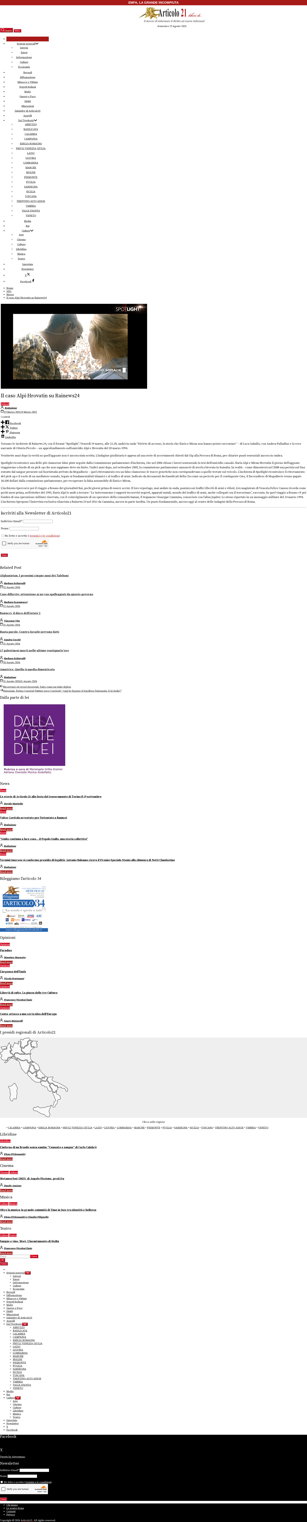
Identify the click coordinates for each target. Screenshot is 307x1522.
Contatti (11, 1511)
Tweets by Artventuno (12, 1456)
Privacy (10, 1514)
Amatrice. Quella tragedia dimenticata (27, 669)
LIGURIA (31, 158)
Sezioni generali (26, 43)
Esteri (24, 52)
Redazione (11, 408)
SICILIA (30, 191)
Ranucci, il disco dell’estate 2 (20, 613)
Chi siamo (12, 1505)
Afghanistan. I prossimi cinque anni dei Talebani (34, 575)
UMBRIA (31, 206)
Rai (27, 226)
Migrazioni (27, 106)
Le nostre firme (15, 1508)
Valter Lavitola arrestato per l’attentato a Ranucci (33, 817)
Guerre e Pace (28, 96)
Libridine (21, 249)
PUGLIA (30, 182)
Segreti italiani (27, 87)
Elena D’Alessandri (14, 1154)
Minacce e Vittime (27, 82)
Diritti (27, 101)
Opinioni (5, 944)
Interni (24, 47)
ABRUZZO (31, 124)
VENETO (31, 215)
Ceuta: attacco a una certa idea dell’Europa (28, 1014)
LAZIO (31, 153)
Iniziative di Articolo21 (28, 111)
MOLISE (30, 172)
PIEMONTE (30, 177)
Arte (21, 234)
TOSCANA (31, 196)
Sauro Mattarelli (13, 1021)
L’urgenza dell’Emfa (13, 971)
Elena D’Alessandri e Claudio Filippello (26, 1217)
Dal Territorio (26, 120)
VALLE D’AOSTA (31, 210)
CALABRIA (31, 134)
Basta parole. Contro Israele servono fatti (29, 632)
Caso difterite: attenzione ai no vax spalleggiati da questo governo (46, 594)
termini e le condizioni (45, 536)
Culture (24, 62)
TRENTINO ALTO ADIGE (31, 201)
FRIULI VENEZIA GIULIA (31, 148)
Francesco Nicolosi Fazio (18, 999)
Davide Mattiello (13, 803)
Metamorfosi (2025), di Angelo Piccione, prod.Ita (32, 1178)
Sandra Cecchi (12, 639)
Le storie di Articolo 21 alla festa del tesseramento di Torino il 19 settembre (51, 796)
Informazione (24, 57)
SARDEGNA (31, 186)
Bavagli (27, 72)
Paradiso (6, 950)
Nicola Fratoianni (14, 978)
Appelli (27, 115)
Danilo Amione (12, 1185)
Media (27, 221)
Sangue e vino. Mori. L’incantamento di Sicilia (29, 1241)
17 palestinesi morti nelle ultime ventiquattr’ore (34, 650)
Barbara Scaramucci (15, 602)
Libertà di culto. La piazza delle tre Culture (29, 992)
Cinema (21, 239)
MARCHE (30, 167)
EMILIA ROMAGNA (31, 143)
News (3, 790)
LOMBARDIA (30, 162)
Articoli (5, 404)
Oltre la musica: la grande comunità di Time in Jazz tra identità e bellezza (48, 1210)
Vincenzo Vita (12, 621)
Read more (6, 808)
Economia (24, 67)
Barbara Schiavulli (14, 583)
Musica (21, 254)
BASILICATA (31, 129)
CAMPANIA (31, 138)
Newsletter (27, 269)
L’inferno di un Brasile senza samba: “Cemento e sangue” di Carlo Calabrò (48, 1147)
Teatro (21, 258)
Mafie (27, 91)
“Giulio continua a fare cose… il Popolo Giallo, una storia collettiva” (44, 839)
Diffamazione (27, 77)
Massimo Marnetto (15, 957)
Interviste (27, 264)
